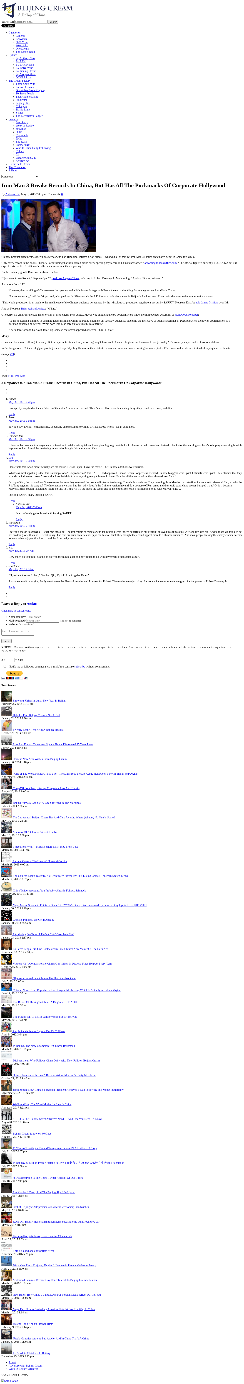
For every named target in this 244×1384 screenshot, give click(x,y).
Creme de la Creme (19, 164)
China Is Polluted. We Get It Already (33, 919)
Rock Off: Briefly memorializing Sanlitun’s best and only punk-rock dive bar (56, 1221)
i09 (12, 354)
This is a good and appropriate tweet (33, 1250)
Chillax (20, 151)
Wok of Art (22, 45)
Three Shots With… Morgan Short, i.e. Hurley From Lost (45, 846)
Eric (11, 457)
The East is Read (25, 51)
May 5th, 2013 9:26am (21, 569)
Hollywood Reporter (186, 314)
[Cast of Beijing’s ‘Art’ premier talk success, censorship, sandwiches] (7, 1206)
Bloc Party (22, 122)
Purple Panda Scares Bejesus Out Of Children (39, 1031)
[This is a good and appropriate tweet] (7, 1250)
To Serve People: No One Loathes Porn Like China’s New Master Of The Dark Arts (60, 948)
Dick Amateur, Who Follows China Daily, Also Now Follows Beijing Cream (56, 1060)
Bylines (13, 54)
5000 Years (22, 42)
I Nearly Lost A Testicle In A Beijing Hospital (38, 729)
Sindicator (21, 99)
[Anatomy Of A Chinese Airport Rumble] (7, 832)
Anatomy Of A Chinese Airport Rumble (35, 832)
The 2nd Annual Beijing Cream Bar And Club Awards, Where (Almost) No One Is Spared (64, 817)
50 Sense (21, 128)
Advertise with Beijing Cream (25, 1365)
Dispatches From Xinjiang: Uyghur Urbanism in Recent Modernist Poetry (54, 1265)
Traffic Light (23, 109)
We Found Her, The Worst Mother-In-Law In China (42, 1104)
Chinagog (21, 106)
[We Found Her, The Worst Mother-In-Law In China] (7, 1104)
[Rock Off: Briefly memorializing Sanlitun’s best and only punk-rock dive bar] (7, 1221)
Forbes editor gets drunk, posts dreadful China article (42, 1236)
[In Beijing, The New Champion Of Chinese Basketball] (7, 1045)
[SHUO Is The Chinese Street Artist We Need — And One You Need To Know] (7, 1118)
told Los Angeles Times (66, 278)
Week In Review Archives (23, 1368)
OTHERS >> (23, 77)
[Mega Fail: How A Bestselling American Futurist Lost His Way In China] (7, 1309)
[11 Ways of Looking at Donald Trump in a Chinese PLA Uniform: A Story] (7, 1148)
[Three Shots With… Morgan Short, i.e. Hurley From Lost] (7, 846)
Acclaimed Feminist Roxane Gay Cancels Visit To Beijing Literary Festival (55, 1280)
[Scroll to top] (9, 1380)
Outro (19, 131)
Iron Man (20, 375)
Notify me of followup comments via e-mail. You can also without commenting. (59, 666)
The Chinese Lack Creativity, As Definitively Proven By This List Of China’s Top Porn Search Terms (70, 875)
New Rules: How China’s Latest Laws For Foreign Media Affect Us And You (57, 1294)
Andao (32, 603)
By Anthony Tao (25, 58)
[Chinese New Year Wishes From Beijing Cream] (7, 759)
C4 (17, 154)
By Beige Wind (24, 67)
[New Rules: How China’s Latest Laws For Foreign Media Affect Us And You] (7, 1294)
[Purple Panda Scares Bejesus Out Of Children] (7, 1031)
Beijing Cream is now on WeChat (32, 1133)
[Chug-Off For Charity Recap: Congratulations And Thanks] (7, 788)
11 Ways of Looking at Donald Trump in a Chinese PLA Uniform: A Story (55, 1148)
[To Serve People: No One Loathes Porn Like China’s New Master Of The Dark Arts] (7, 948)
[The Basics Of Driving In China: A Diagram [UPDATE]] (7, 1002)
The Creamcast (17, 167)
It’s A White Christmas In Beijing (31, 1353)
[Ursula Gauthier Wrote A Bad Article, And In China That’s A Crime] (7, 1338)
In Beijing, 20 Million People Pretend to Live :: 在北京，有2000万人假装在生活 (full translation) (69, 1162)
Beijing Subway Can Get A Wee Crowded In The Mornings (47, 802)
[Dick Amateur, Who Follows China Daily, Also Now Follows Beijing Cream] (7, 1060)
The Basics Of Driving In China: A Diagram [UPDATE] (45, 1002)
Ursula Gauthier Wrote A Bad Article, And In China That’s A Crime (51, 1338)
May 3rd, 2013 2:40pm (22, 402)
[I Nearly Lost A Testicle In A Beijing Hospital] (7, 729)
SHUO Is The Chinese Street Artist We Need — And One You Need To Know (57, 1118)
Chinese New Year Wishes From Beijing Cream (40, 759)
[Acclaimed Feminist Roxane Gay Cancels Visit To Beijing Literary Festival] (7, 1280)
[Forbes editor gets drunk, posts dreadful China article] (7, 1236)
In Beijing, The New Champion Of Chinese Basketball (44, 1045)
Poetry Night (23, 144)
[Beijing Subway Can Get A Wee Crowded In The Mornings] (7, 802)
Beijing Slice (23, 103)
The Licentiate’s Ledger (29, 115)
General (20, 35)
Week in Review (25, 125)
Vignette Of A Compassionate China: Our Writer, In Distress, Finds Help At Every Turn (62, 963)
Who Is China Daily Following (33, 148)
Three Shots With (25, 83)
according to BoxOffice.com (161, 262)
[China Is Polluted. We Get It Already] (7, 919)
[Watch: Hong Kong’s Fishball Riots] (7, 1323)
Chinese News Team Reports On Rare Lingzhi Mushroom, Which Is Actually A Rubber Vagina (67, 990)
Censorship (22, 135)
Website (13, 624)
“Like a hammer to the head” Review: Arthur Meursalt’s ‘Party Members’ (54, 1075)
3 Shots (13, 170)
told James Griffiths (207, 302)
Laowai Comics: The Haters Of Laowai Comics (40, 861)
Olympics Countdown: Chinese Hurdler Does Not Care (44, 978)
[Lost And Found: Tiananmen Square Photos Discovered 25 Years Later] (7, 744)
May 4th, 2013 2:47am (21, 550)
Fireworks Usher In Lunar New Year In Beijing (39, 700)
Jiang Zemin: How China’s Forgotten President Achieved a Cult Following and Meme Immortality (68, 1089)
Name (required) (18, 616)
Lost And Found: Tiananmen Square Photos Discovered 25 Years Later (53, 744)
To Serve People (25, 93)
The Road (21, 141)
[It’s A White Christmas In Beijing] (7, 1353)
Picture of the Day (26, 157)
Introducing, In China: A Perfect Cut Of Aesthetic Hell (43, 934)
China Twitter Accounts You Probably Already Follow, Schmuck (49, 890)
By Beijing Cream (26, 71)
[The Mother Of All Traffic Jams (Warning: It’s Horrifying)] (7, 1016)
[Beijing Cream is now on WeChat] (7, 1133)
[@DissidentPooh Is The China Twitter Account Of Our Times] (7, 1177)
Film (10, 375)
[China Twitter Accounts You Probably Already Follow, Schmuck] (7, 890)
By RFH (21, 61)
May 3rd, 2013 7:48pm (22, 525)
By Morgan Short (26, 74)
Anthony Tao (12, 194)
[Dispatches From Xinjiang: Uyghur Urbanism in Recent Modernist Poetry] (7, 1265)
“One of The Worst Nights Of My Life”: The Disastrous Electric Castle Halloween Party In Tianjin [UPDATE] (75, 773)
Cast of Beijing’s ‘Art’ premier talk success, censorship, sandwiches (51, 1206)
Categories (15, 32)
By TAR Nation (25, 64)
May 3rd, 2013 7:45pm (29, 507)
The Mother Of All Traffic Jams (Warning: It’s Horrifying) (45, 1016)
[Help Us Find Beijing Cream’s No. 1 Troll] (7, 715)
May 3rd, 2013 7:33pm (22, 460)
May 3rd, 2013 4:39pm (22, 439)
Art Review (22, 160)
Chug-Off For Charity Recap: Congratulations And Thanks (46, 788)
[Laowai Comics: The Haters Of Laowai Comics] (7, 861)
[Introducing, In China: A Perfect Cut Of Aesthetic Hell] (7, 934)
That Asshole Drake (27, 96)
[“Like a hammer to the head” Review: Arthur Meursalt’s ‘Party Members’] (7, 1075)
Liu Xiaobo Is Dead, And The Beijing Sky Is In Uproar (44, 1192)
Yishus (19, 112)
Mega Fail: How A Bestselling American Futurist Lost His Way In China (54, 1309)
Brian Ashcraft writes (33, 308)
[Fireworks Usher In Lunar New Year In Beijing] (7, 700)
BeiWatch (21, 38)
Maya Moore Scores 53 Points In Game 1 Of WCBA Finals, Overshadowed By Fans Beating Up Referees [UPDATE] (80, 905)
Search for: (7, 21)
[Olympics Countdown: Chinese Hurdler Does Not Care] (7, 978)
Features (13, 119)
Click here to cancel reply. (16, 610)
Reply (12, 414)
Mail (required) (17, 620)
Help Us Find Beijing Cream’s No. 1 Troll (36, 715)
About (12, 1362)
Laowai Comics (25, 87)
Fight (19, 138)
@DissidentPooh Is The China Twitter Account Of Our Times (48, 1177)
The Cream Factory (20, 80)
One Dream (22, 48)
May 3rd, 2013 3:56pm (22, 420)
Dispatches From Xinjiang (30, 90)
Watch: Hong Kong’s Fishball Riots (33, 1323)
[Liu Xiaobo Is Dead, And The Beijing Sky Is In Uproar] (7, 1192)
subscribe (79, 666)
